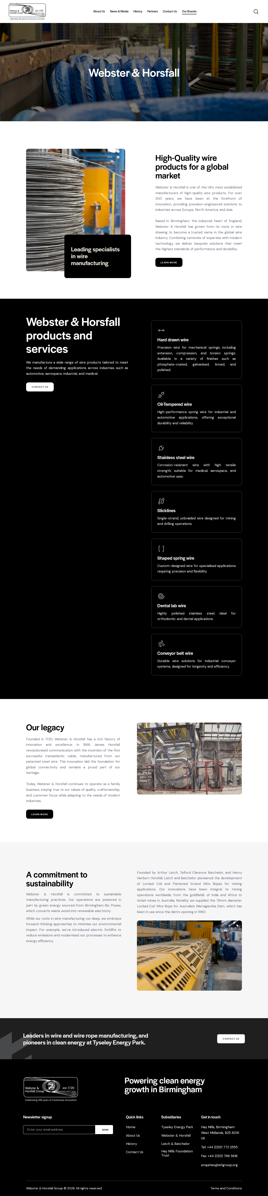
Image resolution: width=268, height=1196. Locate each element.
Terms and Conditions (226, 1188)
